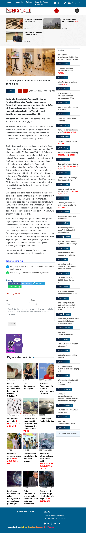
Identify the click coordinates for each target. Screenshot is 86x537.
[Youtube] (69, 3)
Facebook (15, 283)
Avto (65, 298)
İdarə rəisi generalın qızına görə (14, 458)
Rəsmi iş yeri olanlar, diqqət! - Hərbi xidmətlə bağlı (47, 496)
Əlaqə (9, 2)
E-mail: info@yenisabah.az (54, 516)
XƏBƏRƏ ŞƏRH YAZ (13, 294)
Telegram (39, 283)
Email (33, 300)
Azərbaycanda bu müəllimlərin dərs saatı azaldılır (30, 457)
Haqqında (19, 2)
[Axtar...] (77, 15)
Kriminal (67, 237)
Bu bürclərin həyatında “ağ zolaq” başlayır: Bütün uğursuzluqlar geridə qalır (13, 497)
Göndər (12, 324)
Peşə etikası (37, 3)
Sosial (66, 102)
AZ (71, 3)
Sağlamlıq (67, 328)
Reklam (29, 2)
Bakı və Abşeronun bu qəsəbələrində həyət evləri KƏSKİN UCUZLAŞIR (13, 389)
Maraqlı (67, 314)
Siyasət (10, 91)
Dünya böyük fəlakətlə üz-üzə (47, 419)
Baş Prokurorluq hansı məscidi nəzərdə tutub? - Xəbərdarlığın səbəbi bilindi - (30, 424)
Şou (65, 77)
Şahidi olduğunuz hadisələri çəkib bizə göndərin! (29, 272)
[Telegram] (65, 3)
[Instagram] (58, 3)
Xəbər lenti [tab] (60, 50)
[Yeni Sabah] (19, 10)
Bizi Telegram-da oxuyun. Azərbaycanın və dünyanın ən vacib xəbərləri (32, 267)
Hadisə (66, 212)
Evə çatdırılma (11, 78)
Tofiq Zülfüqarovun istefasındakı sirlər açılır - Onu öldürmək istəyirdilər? (30, 497)
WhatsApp (15, 286)
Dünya (66, 125)
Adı (7, 300)
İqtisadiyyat (68, 405)
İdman (66, 64)
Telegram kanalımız (14, 261)
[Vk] (62, 3)
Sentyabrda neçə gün (13, 422)
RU (75, 3)
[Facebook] (55, 3)
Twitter (27, 283)
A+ (25, 91)
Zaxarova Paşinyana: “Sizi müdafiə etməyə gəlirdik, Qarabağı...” (47, 388)
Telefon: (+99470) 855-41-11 (54, 519)
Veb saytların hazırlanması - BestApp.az (37, 527)
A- (20, 91)
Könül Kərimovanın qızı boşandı (29, 386)
